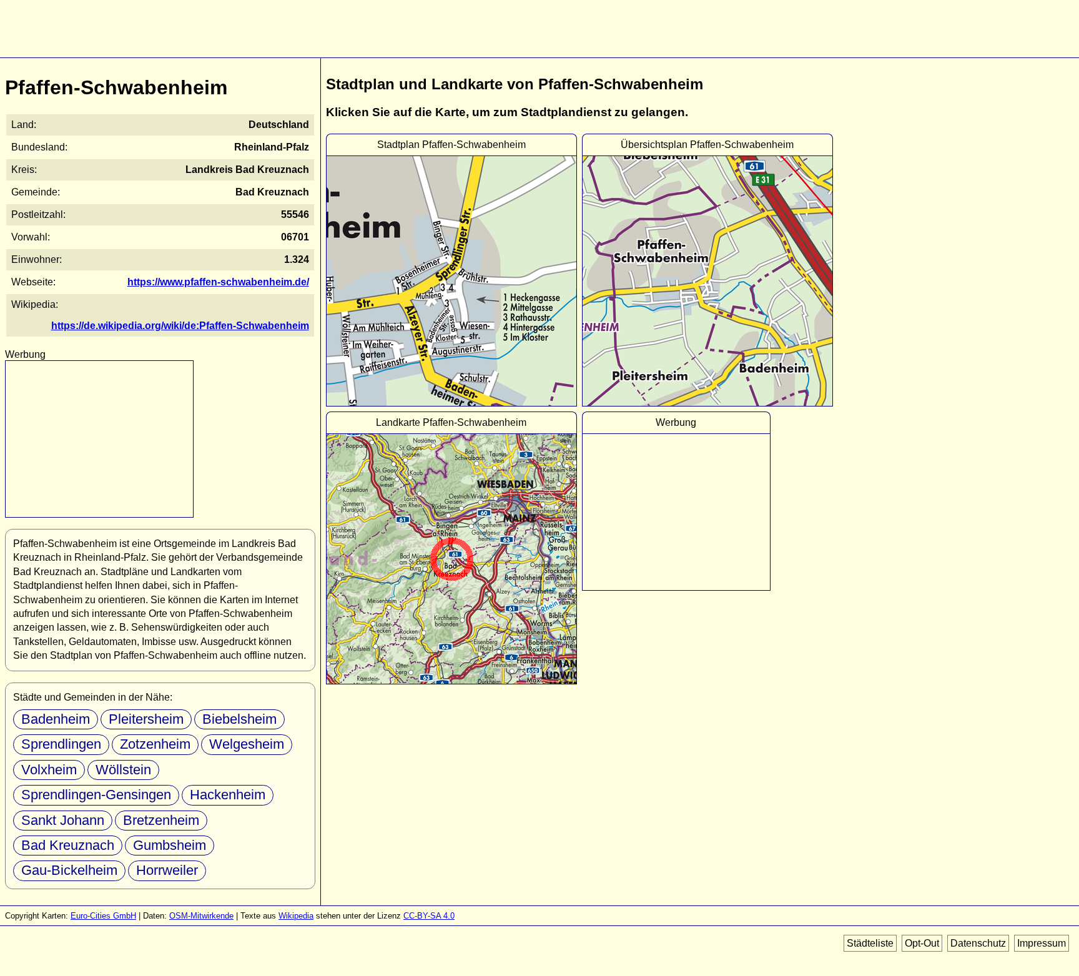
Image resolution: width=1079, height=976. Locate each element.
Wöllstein (123, 769)
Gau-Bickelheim (69, 870)
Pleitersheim (146, 719)
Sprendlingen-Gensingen (96, 794)
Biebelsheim (239, 719)
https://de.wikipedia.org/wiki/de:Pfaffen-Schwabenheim (180, 325)
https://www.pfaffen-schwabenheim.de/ (218, 282)
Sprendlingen (61, 744)
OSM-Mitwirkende (201, 915)
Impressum (1041, 943)
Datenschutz (978, 943)
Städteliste (870, 943)
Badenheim (55, 719)
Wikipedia (295, 915)
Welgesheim (246, 744)
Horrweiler (167, 870)
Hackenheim (227, 794)
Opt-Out (922, 943)
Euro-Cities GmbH (103, 915)
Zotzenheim (155, 744)
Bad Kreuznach (67, 845)
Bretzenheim (161, 820)
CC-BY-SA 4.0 (429, 915)
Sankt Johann (62, 820)
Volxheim (49, 769)
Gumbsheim (169, 845)
